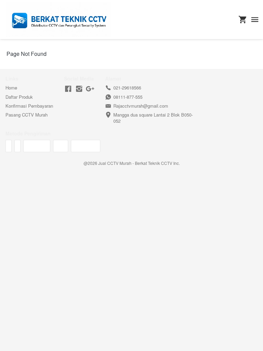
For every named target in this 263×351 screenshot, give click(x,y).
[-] (68, 89)
